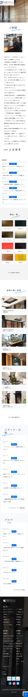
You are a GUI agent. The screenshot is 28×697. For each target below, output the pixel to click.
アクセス (5, 669)
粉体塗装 (18, 624)
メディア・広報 (19, 661)
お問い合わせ (6, 666)
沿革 (17, 638)
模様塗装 (18, 619)
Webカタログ (6, 656)
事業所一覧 (18, 653)
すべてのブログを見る (19, 590)
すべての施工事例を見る (14, 417)
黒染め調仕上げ (7, 622)
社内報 (17, 659)
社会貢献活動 (19, 656)
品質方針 (18, 651)
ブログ (17, 664)
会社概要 (18, 633)
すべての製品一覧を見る (14, 272)
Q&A (4, 671)
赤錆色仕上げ (19, 614)
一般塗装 (18, 622)
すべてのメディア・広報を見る (17, 508)
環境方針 (18, 648)
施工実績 (5, 631)
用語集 (4, 674)
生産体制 (18, 641)
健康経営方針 (19, 643)
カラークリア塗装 (7, 624)
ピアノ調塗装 (19, 609)
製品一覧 (5, 607)
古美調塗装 (18, 617)
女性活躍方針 (19, 646)
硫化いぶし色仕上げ (8, 612)
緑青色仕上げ (6, 617)
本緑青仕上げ (6, 614)
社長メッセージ (19, 636)
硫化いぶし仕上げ (7, 609)
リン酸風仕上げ (19, 612)
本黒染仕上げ (6, 619)
